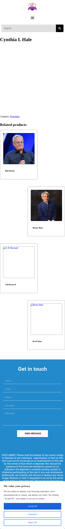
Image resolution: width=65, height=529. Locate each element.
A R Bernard (10, 284)
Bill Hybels (10, 171)
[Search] (59, 28)
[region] (32, 505)
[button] (32, 17)
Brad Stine (37, 341)
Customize (32, 514)
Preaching (15, 116)
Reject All (32, 522)
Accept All (32, 506)
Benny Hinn (38, 228)
